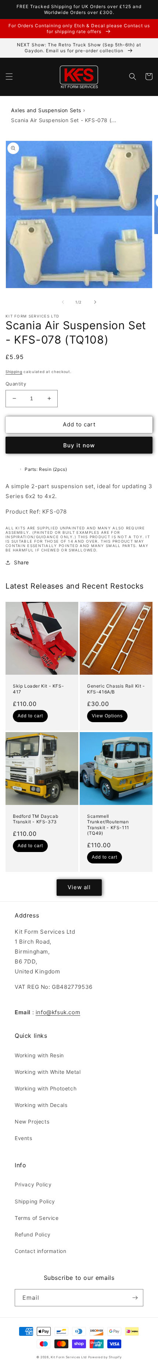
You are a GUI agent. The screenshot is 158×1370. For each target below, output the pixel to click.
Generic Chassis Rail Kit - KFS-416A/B (116, 689)
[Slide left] (63, 302)
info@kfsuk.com (58, 1012)
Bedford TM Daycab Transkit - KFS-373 (35, 819)
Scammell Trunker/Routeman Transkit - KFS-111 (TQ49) (108, 824)
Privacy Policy (33, 1184)
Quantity (16, 384)
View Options (107, 715)
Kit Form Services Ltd (69, 1357)
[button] (9, 76)
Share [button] (21, 562)
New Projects (32, 1121)
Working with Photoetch (45, 1088)
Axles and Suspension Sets (46, 110)
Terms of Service (37, 1218)
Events (23, 1138)
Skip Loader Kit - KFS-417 (38, 689)
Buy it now (79, 445)
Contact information (40, 1251)
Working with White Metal (47, 1072)
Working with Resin (39, 1055)
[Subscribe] (135, 1297)
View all (79, 887)
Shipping (14, 371)
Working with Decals (41, 1105)
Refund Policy (33, 1234)
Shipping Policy (35, 1201)
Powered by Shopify (105, 1357)
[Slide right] (95, 302)
